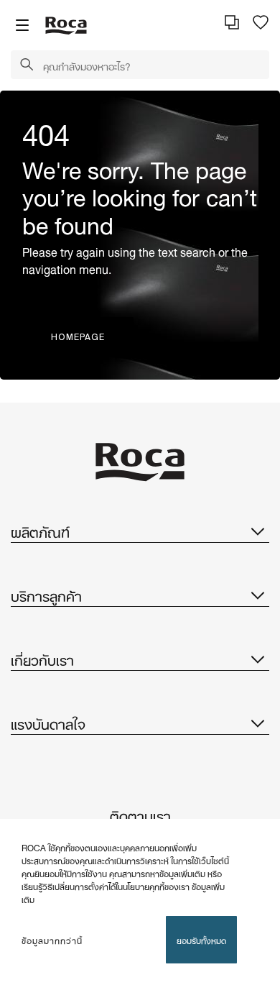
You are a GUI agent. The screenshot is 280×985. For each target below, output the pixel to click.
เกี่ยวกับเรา (42, 658)
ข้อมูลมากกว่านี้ (52, 939)
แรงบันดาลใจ (48, 722)
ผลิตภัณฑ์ (40, 530)
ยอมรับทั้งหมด (201, 939)
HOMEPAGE (78, 337)
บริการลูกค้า (46, 594)
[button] (26, 65)
